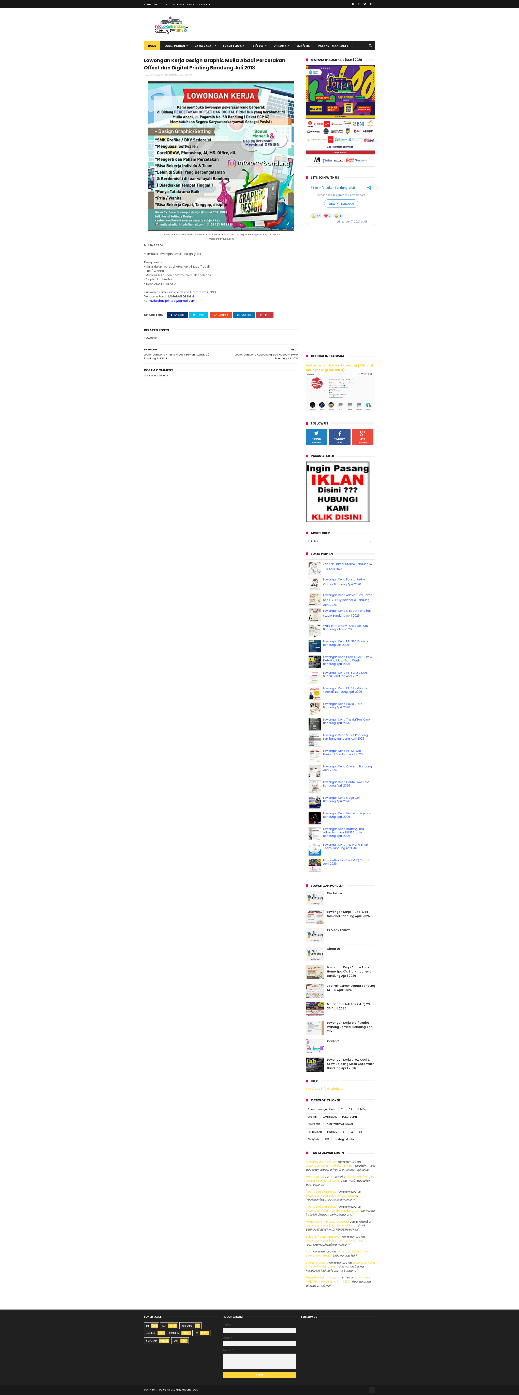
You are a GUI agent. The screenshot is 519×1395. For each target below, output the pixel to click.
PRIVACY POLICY (338, 919)
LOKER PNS (314, 1113)
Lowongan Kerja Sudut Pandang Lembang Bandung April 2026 (345, 741)
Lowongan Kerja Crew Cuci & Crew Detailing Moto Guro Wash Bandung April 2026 (347, 665)
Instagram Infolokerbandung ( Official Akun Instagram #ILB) (339, 367)
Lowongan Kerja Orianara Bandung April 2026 (347, 773)
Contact (333, 1030)
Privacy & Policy (198, 4)
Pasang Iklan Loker (333, 46)
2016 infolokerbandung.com (179, 1378)
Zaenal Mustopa (317, 1251)
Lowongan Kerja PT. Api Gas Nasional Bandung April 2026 (343, 757)
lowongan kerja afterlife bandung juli (332, 1199)
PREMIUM (174, 74)
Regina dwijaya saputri (322, 1181)
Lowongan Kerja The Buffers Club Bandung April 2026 (346, 726)
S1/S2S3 (258, 46)
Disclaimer (177, 4)
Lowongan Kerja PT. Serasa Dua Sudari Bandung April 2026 (345, 679)
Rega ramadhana (318, 1266)
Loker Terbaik (234, 46)
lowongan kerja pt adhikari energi (329, 1155)
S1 (344, 1120)
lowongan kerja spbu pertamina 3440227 (338, 1268)
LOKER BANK (330, 1105)
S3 (360, 1120)
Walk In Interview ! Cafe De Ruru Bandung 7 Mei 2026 (345, 632)
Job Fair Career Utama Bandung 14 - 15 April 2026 (351, 977)
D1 (342, 1098)
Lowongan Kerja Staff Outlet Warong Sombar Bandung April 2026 (350, 1016)
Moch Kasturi (315, 1166)
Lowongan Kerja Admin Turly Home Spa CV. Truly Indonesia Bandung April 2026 (347, 605)
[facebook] (359, 4)
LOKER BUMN (349, 1105)
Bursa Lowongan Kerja (321, 1098)
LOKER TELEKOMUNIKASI (339, 1113)
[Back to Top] (372, 1379)
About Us (160, 4)
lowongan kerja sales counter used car (334, 1230)
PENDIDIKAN (315, 1120)
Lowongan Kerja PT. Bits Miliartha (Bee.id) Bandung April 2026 (346, 694)
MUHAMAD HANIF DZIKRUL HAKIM (327, 1210)
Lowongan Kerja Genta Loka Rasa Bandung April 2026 (346, 788)
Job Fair (312, 1105)
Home (147, 4)
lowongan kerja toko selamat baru (330, 1214)
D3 (350, 1098)
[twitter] (365, 4)
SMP (327, 1128)
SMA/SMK (303, 46)
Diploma (280, 46)
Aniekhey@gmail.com (321, 1151)
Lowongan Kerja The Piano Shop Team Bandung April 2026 (345, 851)
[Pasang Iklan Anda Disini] (338, 521)
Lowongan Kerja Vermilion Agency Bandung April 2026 (347, 819)
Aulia (309, 1240)
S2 (352, 1120)
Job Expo (362, 1098)
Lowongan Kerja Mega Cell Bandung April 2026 (341, 804)
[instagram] (353, 4)
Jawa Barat (204, 46)
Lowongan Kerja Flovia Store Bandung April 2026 (342, 710)
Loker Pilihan (175, 46)
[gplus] (372, 4)
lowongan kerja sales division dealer (331, 1184)
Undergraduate (344, 1128)
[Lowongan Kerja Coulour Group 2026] (340, 166)
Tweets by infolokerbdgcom (325, 1078)
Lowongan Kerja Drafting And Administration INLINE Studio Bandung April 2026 (343, 837)
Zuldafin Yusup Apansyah (323, 1225)
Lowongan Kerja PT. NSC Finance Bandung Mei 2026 (346, 648)
